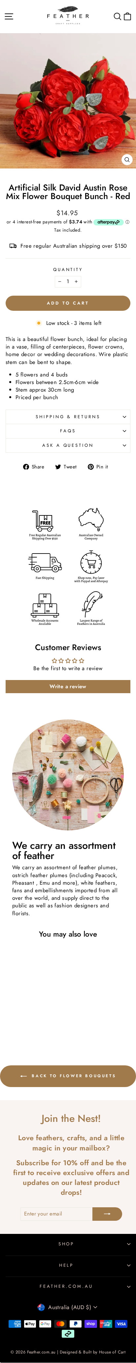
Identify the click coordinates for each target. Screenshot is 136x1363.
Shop (66, 1244)
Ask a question (68, 445)
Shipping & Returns (68, 417)
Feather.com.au (66, 1286)
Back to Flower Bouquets (72, 1076)
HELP (66, 1265)
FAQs (68, 431)
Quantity (68, 270)
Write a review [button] (68, 686)
